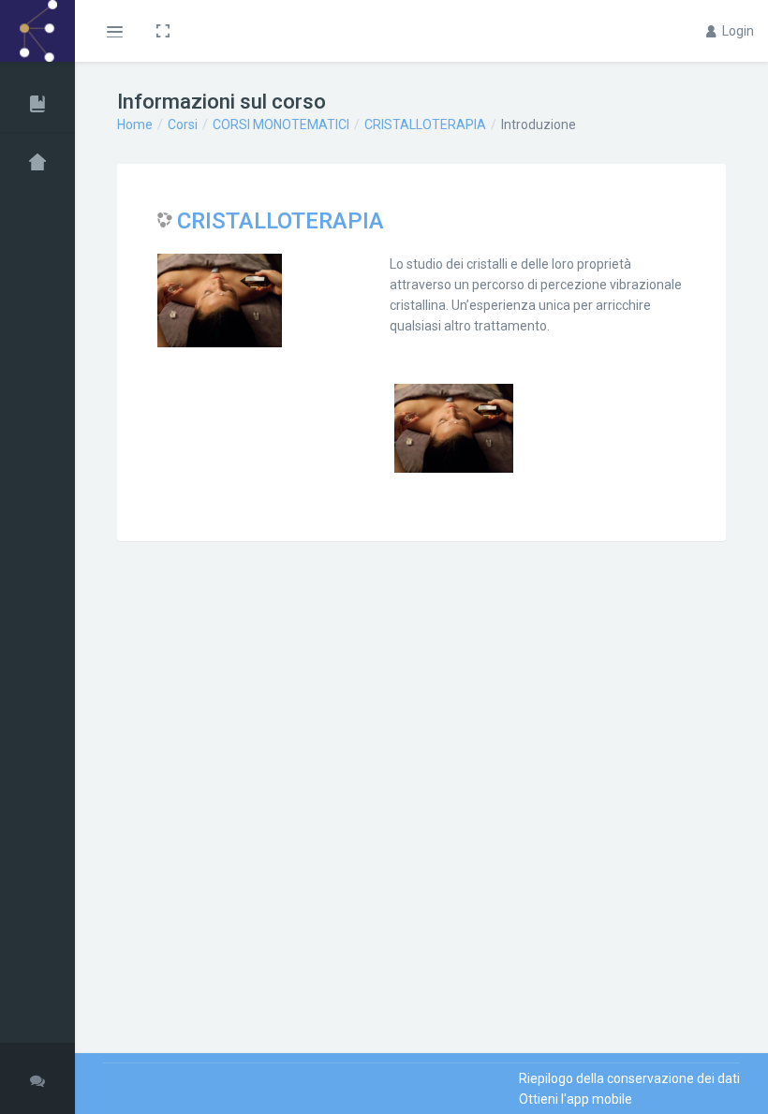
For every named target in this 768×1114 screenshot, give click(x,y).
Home (135, 124)
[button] (114, 31)
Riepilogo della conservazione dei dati (629, 1078)
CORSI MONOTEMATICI (281, 124)
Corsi (183, 124)
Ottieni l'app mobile (575, 1099)
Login (736, 30)
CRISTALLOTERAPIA (425, 124)
